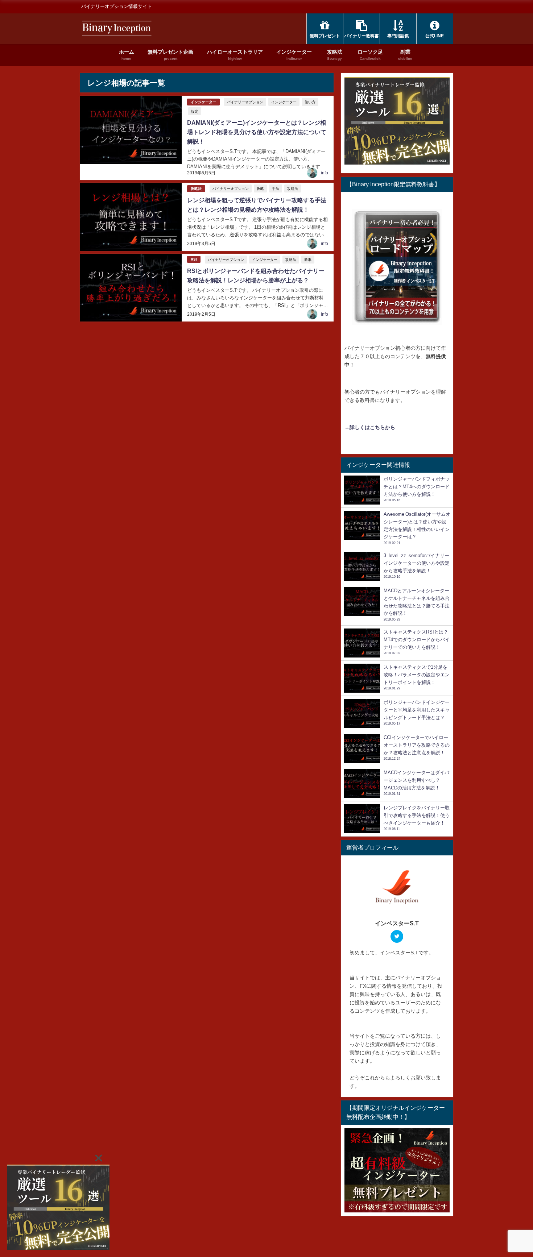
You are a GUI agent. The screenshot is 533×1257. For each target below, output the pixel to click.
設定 (194, 111)
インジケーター (203, 102)
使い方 (310, 102)
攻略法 (196, 188)
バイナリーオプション (245, 102)
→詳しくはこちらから (369, 427)
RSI (194, 259)
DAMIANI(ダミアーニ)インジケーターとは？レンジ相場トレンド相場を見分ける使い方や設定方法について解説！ (256, 132)
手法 (275, 188)
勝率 (307, 259)
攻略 (260, 188)
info (324, 173)
